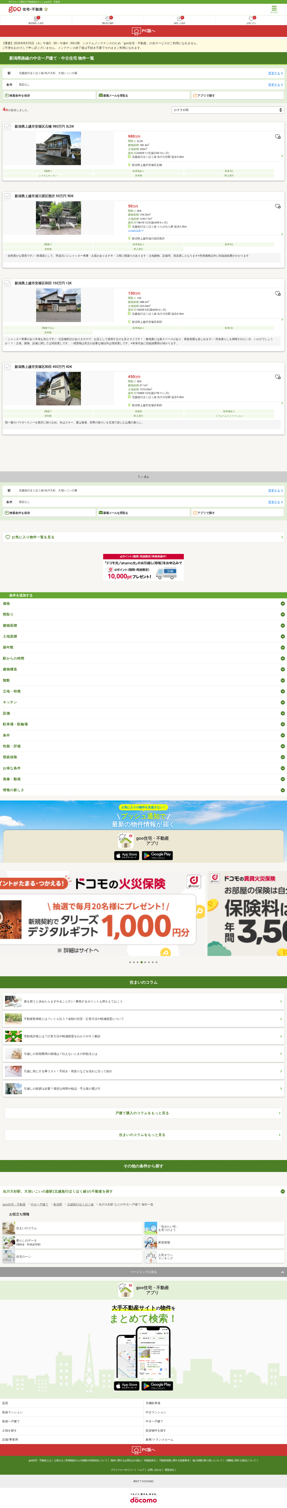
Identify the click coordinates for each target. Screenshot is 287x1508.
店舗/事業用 (10, 1439)
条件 (6, 735)
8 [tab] (157, 962)
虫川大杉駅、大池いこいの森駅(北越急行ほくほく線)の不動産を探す (58, 1191)
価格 (6, 603)
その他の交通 (134, 230)
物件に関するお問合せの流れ (126, 1460)
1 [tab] (130, 962)
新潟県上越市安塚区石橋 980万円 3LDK (44, 126)
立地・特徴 (12, 691)
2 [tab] (134, 962)
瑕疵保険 (10, 757)
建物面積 (10, 625)
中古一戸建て (154, 1421)
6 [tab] (149, 962)
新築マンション (12, 1412)
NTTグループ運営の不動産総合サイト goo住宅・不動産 (34, 2)
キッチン (10, 702)
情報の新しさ (13, 790)
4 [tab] (142, 962)
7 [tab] (153, 962)
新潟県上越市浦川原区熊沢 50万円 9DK (44, 196)
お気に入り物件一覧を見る (33, 537)
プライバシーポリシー (122, 1469)
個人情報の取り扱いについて (207, 1460)
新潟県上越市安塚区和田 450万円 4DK (43, 367)
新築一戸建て (11, 1421)
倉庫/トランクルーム (159, 1439)
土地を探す (9, 1430)
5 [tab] (145, 962)
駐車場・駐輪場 (15, 724)
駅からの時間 (13, 658)
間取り (8, 614)
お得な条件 (12, 768)
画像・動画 (12, 779)
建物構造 (10, 669)
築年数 (8, 647)
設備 (6, 713)
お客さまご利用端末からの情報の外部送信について (80, 1460)
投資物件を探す (156, 1430)
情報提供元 (150, 1460)
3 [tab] (138, 962)
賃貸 (5, 1403)
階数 (6, 680)
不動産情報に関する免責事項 (174, 1460)
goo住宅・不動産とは (40, 1460)
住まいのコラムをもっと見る (142, 1135)
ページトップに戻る (143, 1272)
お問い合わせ (154, 1469)
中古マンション (156, 1412)
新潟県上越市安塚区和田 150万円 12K (43, 283)
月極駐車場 (153, 1403)
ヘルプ (140, 1469)
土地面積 (10, 636)
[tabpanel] (143, 914)
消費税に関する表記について (241, 1460)
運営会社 (169, 1469)
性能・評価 (12, 746)
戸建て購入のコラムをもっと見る (142, 1113)
